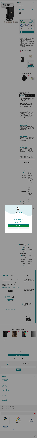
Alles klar (19, 225)
